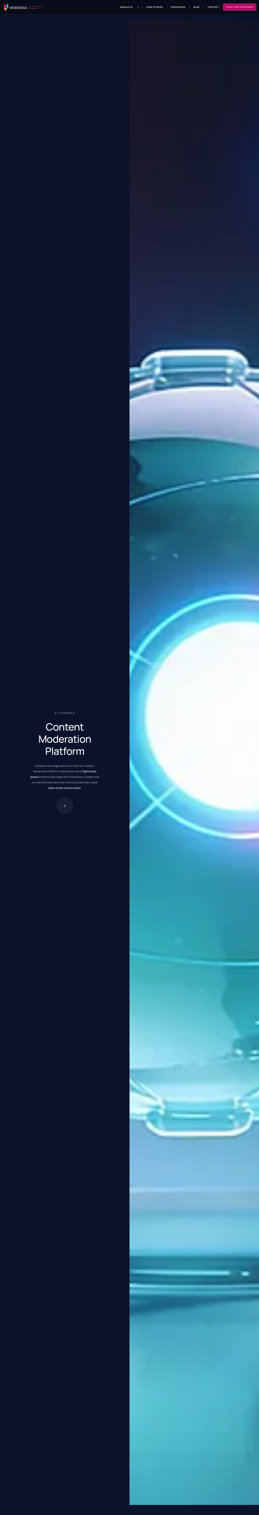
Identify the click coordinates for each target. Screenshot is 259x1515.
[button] (128, 7)
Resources (178, 7)
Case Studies (154, 7)
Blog (197, 7)
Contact (213, 7)
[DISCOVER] (65, 805)
